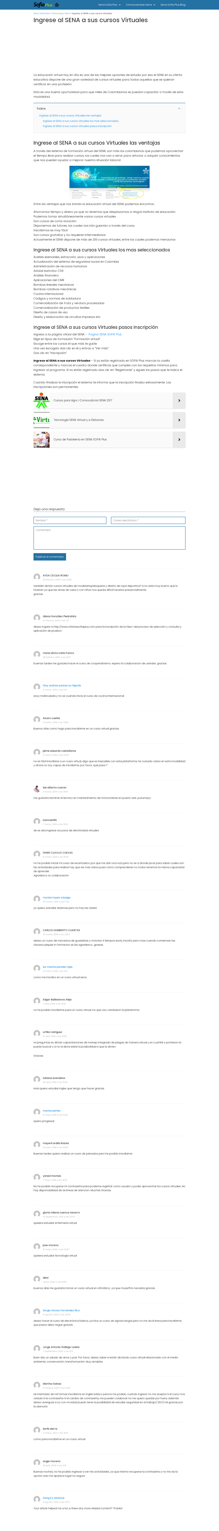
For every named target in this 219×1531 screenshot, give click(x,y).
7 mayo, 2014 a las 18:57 (55, 1180)
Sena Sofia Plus (107, 5)
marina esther (52, 1111)
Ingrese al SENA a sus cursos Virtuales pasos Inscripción (77, 126)
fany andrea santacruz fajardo (62, 685)
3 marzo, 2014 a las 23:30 (56, 755)
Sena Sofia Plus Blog (172, 5)
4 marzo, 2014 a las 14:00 (55, 791)
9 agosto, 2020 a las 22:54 (56, 1314)
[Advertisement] (109, 47)
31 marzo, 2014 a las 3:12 (55, 971)
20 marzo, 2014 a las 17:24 (56, 901)
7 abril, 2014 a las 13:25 (54, 1003)
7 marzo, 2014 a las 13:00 (55, 824)
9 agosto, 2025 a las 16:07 (56, 1502)
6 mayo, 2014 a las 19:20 (55, 1114)
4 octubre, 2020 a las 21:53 (56, 1387)
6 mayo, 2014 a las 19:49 (55, 1147)
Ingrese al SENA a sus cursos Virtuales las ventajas (70, 115)
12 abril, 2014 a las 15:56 (55, 1036)
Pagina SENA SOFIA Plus (105, 334)
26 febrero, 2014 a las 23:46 (57, 579)
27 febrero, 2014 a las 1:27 (56, 620)
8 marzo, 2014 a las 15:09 (55, 856)
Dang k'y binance (53, 1498)
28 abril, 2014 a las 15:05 (55, 1082)
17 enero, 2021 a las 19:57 (55, 1432)
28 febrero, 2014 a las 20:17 (57, 657)
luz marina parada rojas (57, 967)
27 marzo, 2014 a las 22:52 (56, 934)
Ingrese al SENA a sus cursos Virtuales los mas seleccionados (81, 121)
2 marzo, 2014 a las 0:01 (55, 689)
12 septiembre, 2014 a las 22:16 (59, 1216)
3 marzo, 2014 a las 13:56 (55, 722)
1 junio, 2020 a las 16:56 (55, 1281)
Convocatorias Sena (139, 5)
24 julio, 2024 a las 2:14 (54, 1465)
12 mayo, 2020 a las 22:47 (56, 1249)
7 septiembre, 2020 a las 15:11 (58, 1351)
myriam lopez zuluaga (56, 897)
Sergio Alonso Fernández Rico (61, 1310)
